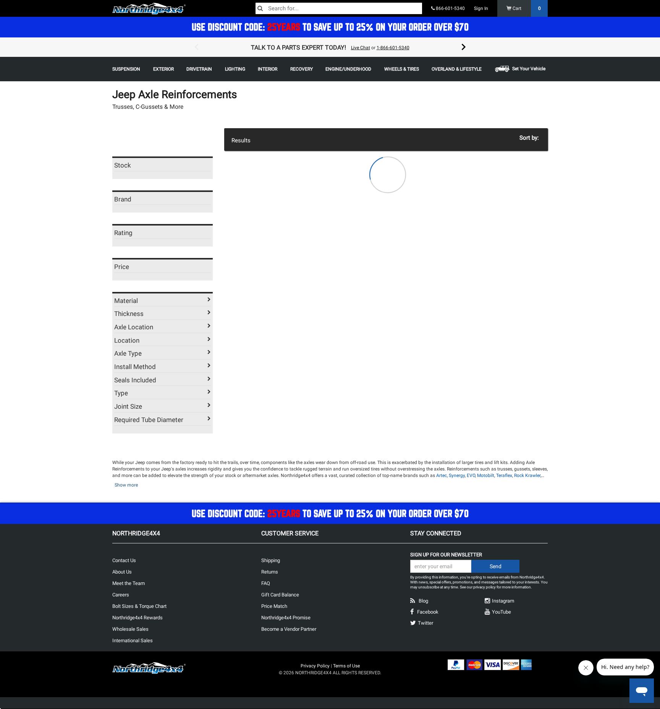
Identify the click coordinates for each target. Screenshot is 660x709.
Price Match (274, 606)
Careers (120, 595)
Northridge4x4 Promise (286, 617)
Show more (126, 485)
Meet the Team (128, 583)
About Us (122, 572)
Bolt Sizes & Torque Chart (139, 606)
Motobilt (485, 475)
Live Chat (360, 47)
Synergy (457, 475)
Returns (269, 572)
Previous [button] (196, 47)
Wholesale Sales (130, 629)
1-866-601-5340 (393, 47)
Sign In (481, 8)
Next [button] (463, 47)
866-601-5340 (450, 8)
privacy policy (484, 587)
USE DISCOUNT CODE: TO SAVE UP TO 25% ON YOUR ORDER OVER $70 (330, 26)
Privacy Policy (315, 666)
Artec (441, 475)
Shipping (270, 560)
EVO (471, 475)
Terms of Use (346, 666)
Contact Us (124, 560)
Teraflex (504, 475)
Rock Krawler (527, 475)
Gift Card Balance (280, 595)
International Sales (132, 640)
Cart (526, 8)
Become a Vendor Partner (288, 629)
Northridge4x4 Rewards (137, 617)
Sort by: (530, 137)
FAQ (265, 583)
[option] (330, 47)
